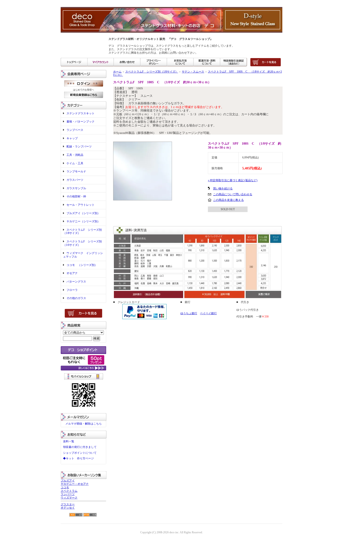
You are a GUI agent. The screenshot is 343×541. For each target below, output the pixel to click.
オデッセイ (68, 507)
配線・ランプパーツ (79, 146)
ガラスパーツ (74, 179)
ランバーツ (68, 494)
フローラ (72, 290)
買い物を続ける (223, 188)
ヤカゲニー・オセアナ (75, 483)
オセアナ (72, 273)
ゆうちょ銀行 (188, 313)
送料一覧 (68, 441)
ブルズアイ (68, 480)
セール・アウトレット (80, 204)
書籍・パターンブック (80, 121)
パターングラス (76, 281)
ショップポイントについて (80, 452)
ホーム (117, 71)
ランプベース (74, 130)
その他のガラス (76, 298)
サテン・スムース (193, 71)
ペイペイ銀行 (208, 313)
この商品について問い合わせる (232, 194)
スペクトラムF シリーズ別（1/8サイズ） (151, 71)
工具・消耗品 (74, 155)
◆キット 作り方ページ (78, 458)
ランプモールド (76, 171)
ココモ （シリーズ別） (81, 265)
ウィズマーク (69, 497)
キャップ (72, 138)
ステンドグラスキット (80, 113)
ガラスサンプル (76, 188)
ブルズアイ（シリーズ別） (83, 213)
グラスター (68, 504)
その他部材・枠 (76, 196)
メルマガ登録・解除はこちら (83, 423)
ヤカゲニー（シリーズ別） (83, 221)
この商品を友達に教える (228, 200)
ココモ (65, 487)
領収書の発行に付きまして (80, 447)
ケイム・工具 (74, 163)
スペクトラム (69, 490)
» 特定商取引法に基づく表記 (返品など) (232, 180)
